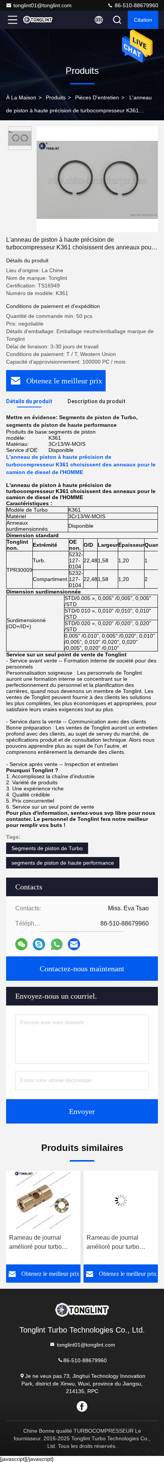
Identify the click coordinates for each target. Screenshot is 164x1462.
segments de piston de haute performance (62, 863)
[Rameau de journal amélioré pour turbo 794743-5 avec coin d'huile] (58, 1200)
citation (143, 20)
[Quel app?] (56, 944)
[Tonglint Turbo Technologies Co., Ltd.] (38, 20)
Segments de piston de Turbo (47, 848)
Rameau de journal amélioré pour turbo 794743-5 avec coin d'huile (51, 1242)
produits (56, 97)
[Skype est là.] (39, 944)
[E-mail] (74, 944)
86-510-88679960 (135, 5)
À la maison (21, 97)
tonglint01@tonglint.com (42, 5)
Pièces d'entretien (97, 97)
